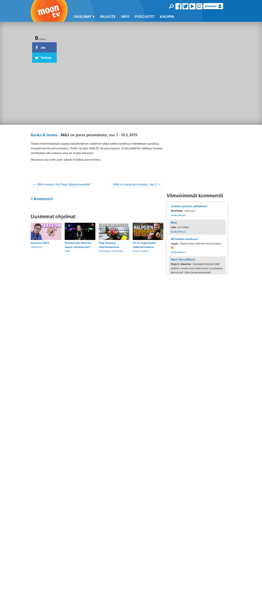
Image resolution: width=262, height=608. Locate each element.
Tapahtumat (36, 246)
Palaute (108, 17)
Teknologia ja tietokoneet (111, 250)
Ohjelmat (82, 17)
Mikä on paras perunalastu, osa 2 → (136, 184)
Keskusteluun (178, 215)
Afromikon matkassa (184, 239)
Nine (174, 222)
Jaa (42, 47)
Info (125, 17)
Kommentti (42, 199)
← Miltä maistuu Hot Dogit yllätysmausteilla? (62, 184)
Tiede (67, 250)
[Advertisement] (197, 158)
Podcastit (145, 17)
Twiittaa (45, 58)
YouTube (192, 6)
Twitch (199, 6)
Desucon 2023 (40, 243)
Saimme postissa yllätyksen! (189, 206)
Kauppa (167, 17)
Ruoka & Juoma (44, 135)
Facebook (178, 6)
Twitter (185, 6)
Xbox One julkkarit (183, 259)
